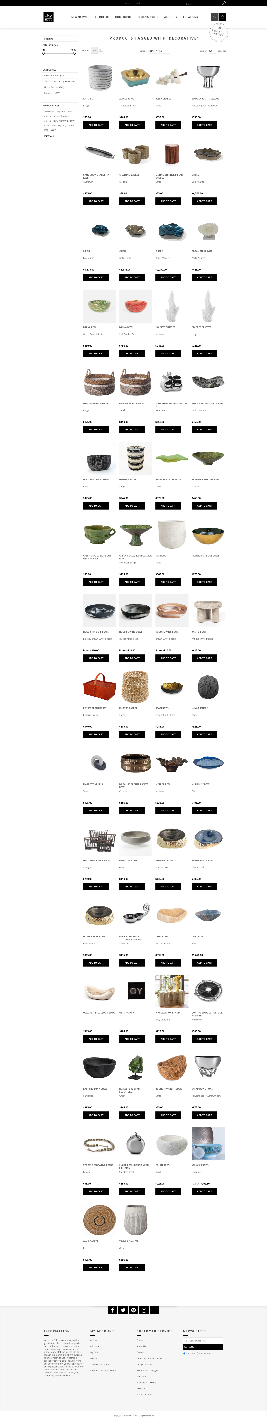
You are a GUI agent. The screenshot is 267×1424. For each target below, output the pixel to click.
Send (191, 1347)
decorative (55, 116)
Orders (93, 1340)
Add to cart (96, 125)
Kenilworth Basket (95, 708)
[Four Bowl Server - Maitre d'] (172, 382)
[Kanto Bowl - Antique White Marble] (208, 610)
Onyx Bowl (162, 936)
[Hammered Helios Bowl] (208, 534)
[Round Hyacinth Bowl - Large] (172, 1067)
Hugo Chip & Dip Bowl (96, 631)
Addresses (95, 1346)
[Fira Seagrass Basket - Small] (135, 382)
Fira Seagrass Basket (95, 403)
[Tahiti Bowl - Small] (172, 1143)
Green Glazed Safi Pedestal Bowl (135, 557)
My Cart (94, 1352)
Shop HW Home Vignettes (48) (59, 81)
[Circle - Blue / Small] (99, 229)
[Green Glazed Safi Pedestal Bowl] (135, 534)
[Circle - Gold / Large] (208, 153)
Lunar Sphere (200, 708)
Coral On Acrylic (202, 251)
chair (46, 116)
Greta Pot (161, 555)
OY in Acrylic (127, 1012)
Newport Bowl (128, 860)
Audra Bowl (126, 98)
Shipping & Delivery (146, 1382)
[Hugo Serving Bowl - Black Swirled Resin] (135, 610)
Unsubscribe (205, 1353)
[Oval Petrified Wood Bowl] (99, 991)
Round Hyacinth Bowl (168, 1088)
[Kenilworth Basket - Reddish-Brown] (99, 686)
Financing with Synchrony (149, 1358)
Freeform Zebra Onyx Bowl (208, 403)
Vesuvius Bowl (200, 1165)
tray (59, 125)
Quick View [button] (94, 78)
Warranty (141, 1376)
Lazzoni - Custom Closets (103, 1370)
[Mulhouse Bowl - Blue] (208, 763)
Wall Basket (90, 1241)
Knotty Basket (128, 708)
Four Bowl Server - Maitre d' (171, 405)
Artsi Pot (89, 98)
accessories (49, 111)
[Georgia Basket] (135, 458)
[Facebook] (112, 1310)
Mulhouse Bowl (201, 784)
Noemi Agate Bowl (166, 860)
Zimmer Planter (129, 1241)
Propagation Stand (167, 1012)
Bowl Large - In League (205, 98)
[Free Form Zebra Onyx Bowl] (208, 382)
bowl (63, 111)
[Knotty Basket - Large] (135, 686)
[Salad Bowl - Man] (208, 1067)
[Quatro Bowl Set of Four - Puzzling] (208, 991)
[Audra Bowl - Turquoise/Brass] (135, 77)
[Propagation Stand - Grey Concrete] (172, 991)
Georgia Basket (128, 479)
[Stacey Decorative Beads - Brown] (99, 1143)
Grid (94, 50)
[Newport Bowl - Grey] (135, 839)
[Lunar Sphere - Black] (208, 686)
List (100, 50)
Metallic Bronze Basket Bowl (133, 786)
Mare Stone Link (93, 784)
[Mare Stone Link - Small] (99, 763)
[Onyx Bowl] (172, 915)
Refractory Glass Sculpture (130, 1090)
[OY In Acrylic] (135, 991)
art (58, 111)
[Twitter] (123, 1310)
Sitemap (141, 1388)
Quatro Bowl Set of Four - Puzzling (208, 1014)
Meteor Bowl (163, 784)
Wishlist (94, 1358)
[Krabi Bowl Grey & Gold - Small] (172, 686)
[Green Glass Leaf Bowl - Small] (172, 458)
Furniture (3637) (52, 93)
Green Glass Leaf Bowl (169, 479)
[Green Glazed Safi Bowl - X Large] (208, 458)
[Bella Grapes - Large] (172, 77)
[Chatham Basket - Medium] (135, 153)
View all (49, 136)
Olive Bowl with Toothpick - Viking (130, 938)
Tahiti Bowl (162, 1165)
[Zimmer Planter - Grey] (135, 1220)
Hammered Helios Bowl (205, 555)
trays (65, 125)
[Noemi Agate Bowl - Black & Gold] (99, 915)
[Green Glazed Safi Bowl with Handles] (99, 534)
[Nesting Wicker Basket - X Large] (99, 839)
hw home (65, 116)
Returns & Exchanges (147, 1370)
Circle (195, 174)
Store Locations (145, 1394)
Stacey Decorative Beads (98, 1165)
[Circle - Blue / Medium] (172, 229)
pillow (55, 121)
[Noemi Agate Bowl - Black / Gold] (172, 839)
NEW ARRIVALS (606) (54, 75)
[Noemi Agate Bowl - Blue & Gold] (208, 839)
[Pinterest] (133, 1310)
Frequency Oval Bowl (96, 479)
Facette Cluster (165, 327)
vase (71, 125)
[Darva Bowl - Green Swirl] (99, 306)
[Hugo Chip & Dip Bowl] (99, 610)
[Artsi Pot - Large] (99, 77)
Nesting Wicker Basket (96, 860)
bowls (70, 111)
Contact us (142, 1340)
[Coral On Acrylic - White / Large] (208, 229)
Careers (140, 1352)
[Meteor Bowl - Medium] (172, 763)
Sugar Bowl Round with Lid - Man (134, 1166)
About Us (141, 1346)
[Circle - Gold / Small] (135, 229)
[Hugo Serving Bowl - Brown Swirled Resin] (172, 610)
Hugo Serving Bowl (130, 631)
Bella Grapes (163, 98)
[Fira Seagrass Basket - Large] (99, 382)
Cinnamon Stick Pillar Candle (169, 176)
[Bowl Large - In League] (208, 77)
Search (224, 3)
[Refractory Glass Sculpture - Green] (135, 1067)
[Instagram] (144, 1310)
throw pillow (66, 121)
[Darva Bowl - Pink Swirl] (135, 306)
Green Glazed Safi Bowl (206, 479)
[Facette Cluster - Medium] (172, 306)
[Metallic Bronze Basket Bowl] (135, 763)
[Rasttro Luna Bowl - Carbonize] (99, 1067)
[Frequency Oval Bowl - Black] (99, 458)
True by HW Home (99, 1364)
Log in (138, 3)
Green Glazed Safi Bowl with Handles (97, 557)
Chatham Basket (129, 174)
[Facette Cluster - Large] (208, 306)
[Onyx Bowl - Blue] (208, 915)
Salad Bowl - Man (202, 1088)
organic (47, 121)
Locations (190, 17)
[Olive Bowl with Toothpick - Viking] (135, 915)
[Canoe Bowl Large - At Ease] (99, 153)
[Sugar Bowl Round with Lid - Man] (135, 1143)
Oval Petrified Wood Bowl (99, 1012)
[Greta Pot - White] (172, 534)
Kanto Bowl (199, 631)
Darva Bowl (90, 327)
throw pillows (50, 125)
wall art (50, 130)
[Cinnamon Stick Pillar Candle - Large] (172, 153)
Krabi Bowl (162, 708)
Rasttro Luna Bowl (95, 1088)
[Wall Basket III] (99, 1220)
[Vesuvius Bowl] (208, 1143)
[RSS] (154, 1310)
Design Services (144, 1364)
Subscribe (190, 1353)
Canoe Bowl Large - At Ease (97, 176)
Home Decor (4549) (54, 87)
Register (128, 3)
